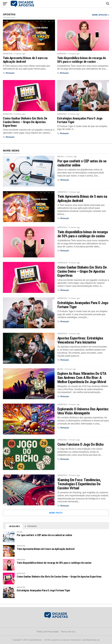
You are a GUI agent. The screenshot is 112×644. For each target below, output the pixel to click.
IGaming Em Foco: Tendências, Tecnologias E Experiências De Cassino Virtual (79, 484)
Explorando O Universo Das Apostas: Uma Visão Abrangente (83, 411)
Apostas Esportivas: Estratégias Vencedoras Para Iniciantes (80, 340)
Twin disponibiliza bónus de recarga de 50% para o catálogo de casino (81, 59)
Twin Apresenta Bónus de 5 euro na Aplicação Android (25, 59)
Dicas (60, 157)
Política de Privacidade (47, 631)
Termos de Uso (68, 631)
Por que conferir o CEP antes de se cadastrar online (81, 163)
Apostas (7, 54)
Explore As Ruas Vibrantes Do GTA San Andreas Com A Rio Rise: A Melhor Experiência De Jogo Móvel (81, 377)
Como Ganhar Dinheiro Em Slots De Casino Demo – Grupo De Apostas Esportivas (25, 122)
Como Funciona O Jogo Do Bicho (80, 444)
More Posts (56, 513)
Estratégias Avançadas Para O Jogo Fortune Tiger (80, 120)
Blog (60, 369)
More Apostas (100, 15)
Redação (10, 73)
